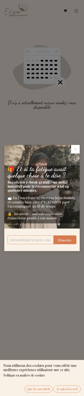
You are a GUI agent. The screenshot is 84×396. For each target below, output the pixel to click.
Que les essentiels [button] (38, 389)
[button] (64, 239)
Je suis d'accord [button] (67, 389)
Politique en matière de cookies (24, 375)
